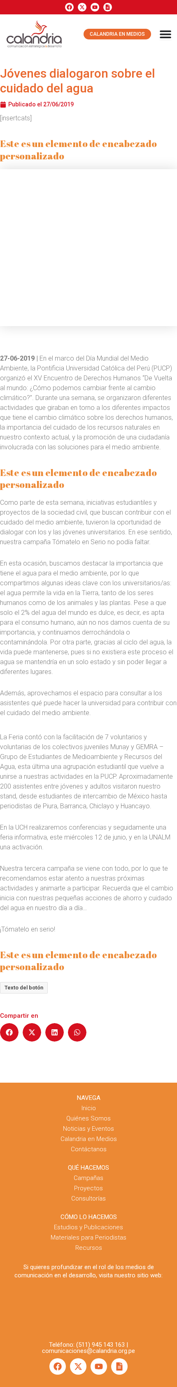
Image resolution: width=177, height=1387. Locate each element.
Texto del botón (24, 987)
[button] (9, 1032)
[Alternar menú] (165, 34)
